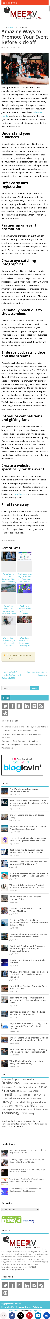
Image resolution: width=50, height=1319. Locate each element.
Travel (24, 1113)
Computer (33, 1083)
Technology (10, 1113)
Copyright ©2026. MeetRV (11, 1303)
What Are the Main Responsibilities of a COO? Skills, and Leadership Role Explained (9, 580)
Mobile (35, 1102)
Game (22, 1091)
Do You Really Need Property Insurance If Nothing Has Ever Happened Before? (28, 874)
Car (19, 1083)
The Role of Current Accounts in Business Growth (24, 610)
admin (5, 47)
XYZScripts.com (35, 1311)
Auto (30, 1079)
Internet (26, 1098)
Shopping (5, 1109)
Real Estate (15, 1106)
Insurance (16, 1098)
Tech (46, 1109)
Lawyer (38, 1098)
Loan (17, 1102)
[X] (20, 1315)
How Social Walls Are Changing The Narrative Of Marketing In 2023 (11, 675)
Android (4, 1080)
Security (25, 1106)
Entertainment (30, 1087)
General (35, 1090)
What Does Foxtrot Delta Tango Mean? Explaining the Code (24, 643)
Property (4, 1106)
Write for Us (37, 1307)
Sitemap (28, 1307)
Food (16, 1090)
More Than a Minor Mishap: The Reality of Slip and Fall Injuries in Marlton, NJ (28, 1050)
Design (42, 1084)
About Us (10, 1307)
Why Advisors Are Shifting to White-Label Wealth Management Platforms (9, 644)
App (9, 1080)
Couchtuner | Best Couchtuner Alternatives (19, 741)
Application (19, 1079)
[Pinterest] (29, 1315)
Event (13, 540)
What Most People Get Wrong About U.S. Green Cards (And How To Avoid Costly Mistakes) (9, 613)
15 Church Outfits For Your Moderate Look (19, 730)
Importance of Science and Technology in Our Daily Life (24, 727)
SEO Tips (39, 1106)
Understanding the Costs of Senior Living (26, 816)
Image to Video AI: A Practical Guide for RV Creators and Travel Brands (28, 935)
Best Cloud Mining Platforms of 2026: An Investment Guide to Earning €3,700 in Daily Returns (28, 803)
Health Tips (29, 1094)
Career (24, 1084)
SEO (32, 1105)
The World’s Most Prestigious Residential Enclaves (23, 790)
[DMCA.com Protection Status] (11, 1223)
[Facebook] (12, 1315)
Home (40, 1094)
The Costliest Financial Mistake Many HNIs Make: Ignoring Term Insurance (27, 839)
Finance (7, 1090)
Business (7, 540)
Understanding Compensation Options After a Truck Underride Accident (28, 1038)
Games (28, 1091)
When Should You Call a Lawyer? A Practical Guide (26, 897)
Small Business (15, 1110)
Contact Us (20, 1307)
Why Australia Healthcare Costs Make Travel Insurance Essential (27, 827)
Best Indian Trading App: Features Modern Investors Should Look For (26, 851)
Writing (31, 1114)
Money (42, 1102)
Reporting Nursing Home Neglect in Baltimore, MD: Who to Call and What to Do (27, 1000)
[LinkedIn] (38, 1315)
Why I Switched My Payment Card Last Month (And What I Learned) (28, 862)
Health (7, 1094)
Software (38, 1109)
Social (6, 698)
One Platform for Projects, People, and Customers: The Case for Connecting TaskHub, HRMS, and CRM (24, 581)
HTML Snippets (14, 1311)
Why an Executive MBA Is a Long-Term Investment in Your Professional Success (28, 1026)
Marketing (25, 1102)
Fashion (43, 1087)
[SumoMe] (46, 1315)
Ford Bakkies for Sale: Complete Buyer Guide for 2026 (28, 987)
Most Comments (9, 720)
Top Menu (12, 2)
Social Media (27, 1109)
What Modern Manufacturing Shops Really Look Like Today (27, 1062)
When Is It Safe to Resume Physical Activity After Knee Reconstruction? (27, 886)
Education (18, 1087)
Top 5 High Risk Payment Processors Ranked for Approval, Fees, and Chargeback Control (27, 948)
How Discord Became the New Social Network (27, 961)
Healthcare (18, 1095)
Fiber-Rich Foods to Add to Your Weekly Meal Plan (25, 909)
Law (32, 1098)
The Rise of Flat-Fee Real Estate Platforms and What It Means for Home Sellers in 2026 (28, 922)
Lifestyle (7, 1101)
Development (7, 1087)
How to (6, 1098)
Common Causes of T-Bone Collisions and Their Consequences (28, 1013)
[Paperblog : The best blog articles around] (28, 1223)
